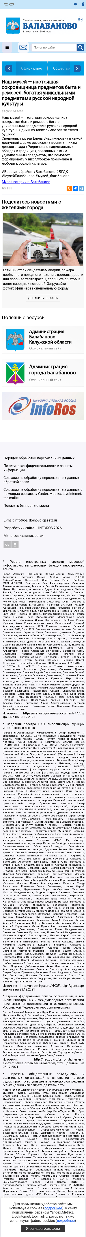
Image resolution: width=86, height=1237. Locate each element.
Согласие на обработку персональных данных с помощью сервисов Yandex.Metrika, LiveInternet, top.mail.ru (43, 493)
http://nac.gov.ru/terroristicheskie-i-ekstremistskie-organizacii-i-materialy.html (43, 1061)
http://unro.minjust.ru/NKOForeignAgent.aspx (52, 986)
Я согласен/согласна (43, 1228)
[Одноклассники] (69, 188)
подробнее (53, 1208)
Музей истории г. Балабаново (26, 182)
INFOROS (45, 528)
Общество (61, 68)
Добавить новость (43, 298)
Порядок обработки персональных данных (39, 458)
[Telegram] (81, 188)
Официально (31, 68)
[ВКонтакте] (75, 188)
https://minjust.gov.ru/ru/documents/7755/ (53, 713)
